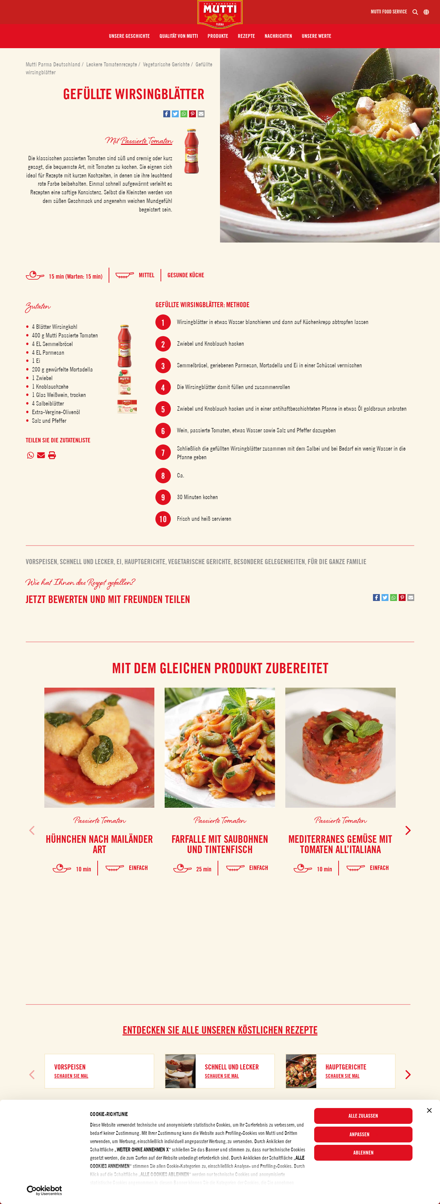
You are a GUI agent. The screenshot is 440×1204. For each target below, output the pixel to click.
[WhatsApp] (31, 455)
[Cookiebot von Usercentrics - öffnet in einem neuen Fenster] (44, 1190)
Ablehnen (363, 1153)
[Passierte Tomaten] (124, 346)
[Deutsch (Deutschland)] (426, 12)
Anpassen (360, 1134)
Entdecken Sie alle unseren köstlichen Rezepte (220, 1030)
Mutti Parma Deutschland (54, 64)
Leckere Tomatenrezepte (112, 64)
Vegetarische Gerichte (167, 64)
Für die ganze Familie (337, 562)
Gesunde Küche (185, 275)
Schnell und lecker (87, 562)
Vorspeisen (41, 562)
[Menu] (101, 12)
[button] (129, 36)
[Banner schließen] (429, 1110)
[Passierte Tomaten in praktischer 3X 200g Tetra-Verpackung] (124, 407)
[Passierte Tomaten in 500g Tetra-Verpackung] (124, 382)
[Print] (51, 455)
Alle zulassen (363, 1116)
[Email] (41, 455)
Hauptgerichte (144, 562)
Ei (119, 562)
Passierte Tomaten (146, 140)
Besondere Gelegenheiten (269, 562)
